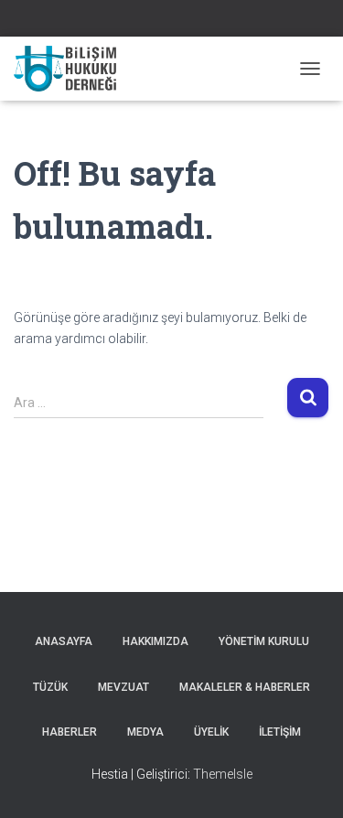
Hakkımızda (155, 641)
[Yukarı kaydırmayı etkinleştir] (307, 781)
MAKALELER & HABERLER (244, 687)
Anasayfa (63, 641)
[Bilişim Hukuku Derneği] (72, 68)
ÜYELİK (211, 732)
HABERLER (69, 732)
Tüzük (50, 687)
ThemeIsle (222, 774)
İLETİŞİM (280, 732)
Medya (145, 732)
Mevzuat (123, 687)
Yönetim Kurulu (264, 641)
